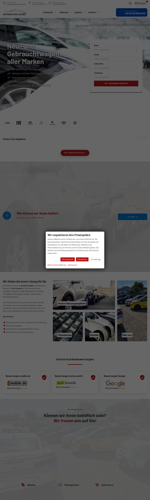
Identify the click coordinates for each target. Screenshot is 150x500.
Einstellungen (96, 259)
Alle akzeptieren (67, 259)
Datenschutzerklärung (57, 265)
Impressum (72, 265)
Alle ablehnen (82, 259)
